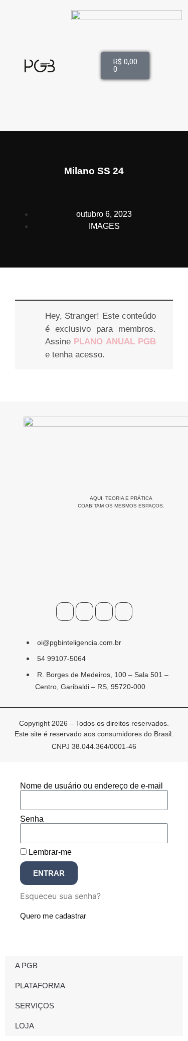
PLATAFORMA (40, 985)
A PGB (26, 965)
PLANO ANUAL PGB (115, 341)
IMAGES (104, 226)
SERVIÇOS (34, 1005)
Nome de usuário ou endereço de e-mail (91, 786)
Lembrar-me (49, 852)
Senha (32, 819)
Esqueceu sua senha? (60, 896)
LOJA (24, 1025)
